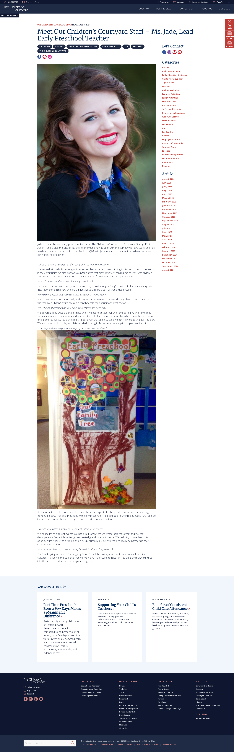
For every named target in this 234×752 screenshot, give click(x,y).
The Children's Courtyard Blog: (54, 25)
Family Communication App (169, 695)
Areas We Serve (169, 744)
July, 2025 (166, 228)
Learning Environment (90, 695)
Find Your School (8, 15)
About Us (207, 8)
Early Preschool (126, 695)
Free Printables (169, 101)
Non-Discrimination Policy (147, 744)
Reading (166, 166)
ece (126, 46)
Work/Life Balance (170, 116)
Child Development (171, 71)
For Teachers (168, 132)
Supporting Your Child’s (117, 607)
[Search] (72, 743)
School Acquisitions (204, 692)
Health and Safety (165, 692)
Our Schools (187, 8)
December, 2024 (169, 255)
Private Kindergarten (128, 708)
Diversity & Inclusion (204, 686)
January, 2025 (168, 251)
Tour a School (164, 689)
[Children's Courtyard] (16, 9)
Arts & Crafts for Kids (172, 143)
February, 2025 (169, 247)
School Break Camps (128, 718)
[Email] (50, 57)
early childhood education (83, 46)
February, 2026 (169, 201)
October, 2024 (168, 262)
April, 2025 (167, 239)
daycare (59, 46)
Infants (122, 686)
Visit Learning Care (88, 744)
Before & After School (128, 712)
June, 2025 (167, 232)
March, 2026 (168, 198)
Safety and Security (171, 109)
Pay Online (164, 2)
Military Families (165, 705)
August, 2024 (168, 270)
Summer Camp (169, 147)
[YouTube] (180, 52)
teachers (137, 46)
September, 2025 (170, 220)
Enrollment (162, 702)
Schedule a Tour (32, 2)
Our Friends (167, 124)
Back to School (169, 105)
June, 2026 (167, 186)
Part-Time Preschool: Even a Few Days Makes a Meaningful (62, 610)
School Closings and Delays (169, 708)
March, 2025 (168, 243)
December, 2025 (169, 209)
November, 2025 (169, 213)
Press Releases (169, 120)
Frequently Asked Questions (208, 705)
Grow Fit (123, 728)
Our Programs (164, 8)
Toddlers (123, 689)
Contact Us (200, 708)
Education (143, 8)
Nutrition (166, 86)
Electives (123, 725)
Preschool (123, 699)
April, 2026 (167, 194)
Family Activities (170, 98)
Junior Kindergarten (128, 705)
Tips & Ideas (168, 82)
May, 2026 (167, 190)
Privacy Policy (107, 744)
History (199, 702)
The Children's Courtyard (52, 51)
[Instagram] (169, 52)
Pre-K (121, 702)
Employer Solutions (200, 2)
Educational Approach (172, 154)
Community (167, 162)
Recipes (165, 67)
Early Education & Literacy (174, 75)
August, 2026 (168, 179)
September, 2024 (170, 266)
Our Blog (224, 8)
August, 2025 (168, 224)
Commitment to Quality (91, 692)
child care (44, 46)
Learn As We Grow (170, 158)
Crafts (165, 128)
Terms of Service (125, 744)
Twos (121, 692)
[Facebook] (39, 57)
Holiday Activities (170, 90)
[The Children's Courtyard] (35, 681)
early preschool (110, 46)
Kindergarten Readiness (173, 113)
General (166, 135)
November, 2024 (169, 258)
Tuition (161, 699)
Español (220, 2)
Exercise (166, 151)
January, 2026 (168, 205)
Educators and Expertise (91, 689)
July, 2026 (166, 183)
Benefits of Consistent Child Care (170, 607)
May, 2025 (167, 236)
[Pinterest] (45, 57)
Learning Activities (171, 94)
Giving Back (201, 699)
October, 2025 (168, 217)
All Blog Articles (203, 718)
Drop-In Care (124, 715)
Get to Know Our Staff (172, 79)
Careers (180, 2)
